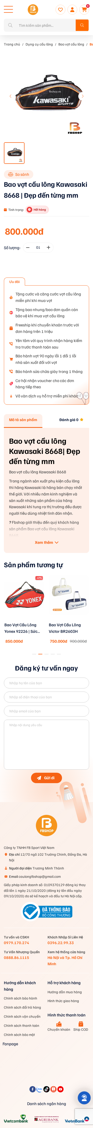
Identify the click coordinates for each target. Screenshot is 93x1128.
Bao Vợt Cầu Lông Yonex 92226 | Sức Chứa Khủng (20, 628)
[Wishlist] (60, 9)
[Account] (72, 9)
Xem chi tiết (24, 621)
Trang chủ (12, 44)
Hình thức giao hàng (63, 1000)
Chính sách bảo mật (19, 1034)
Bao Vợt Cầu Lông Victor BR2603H (65, 628)
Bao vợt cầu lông (71, 44)
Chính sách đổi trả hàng (22, 1007)
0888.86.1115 (16, 957)
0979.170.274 (16, 942)
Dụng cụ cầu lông (39, 44)
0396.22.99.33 (61, 942)
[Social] (32, 1090)
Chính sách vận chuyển (22, 1016)
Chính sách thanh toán (21, 1025)
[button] (82, 96)
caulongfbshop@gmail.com (35, 876)
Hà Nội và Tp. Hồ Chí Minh (65, 960)
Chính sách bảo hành (20, 998)
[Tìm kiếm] (82, 25)
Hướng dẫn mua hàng (65, 992)
